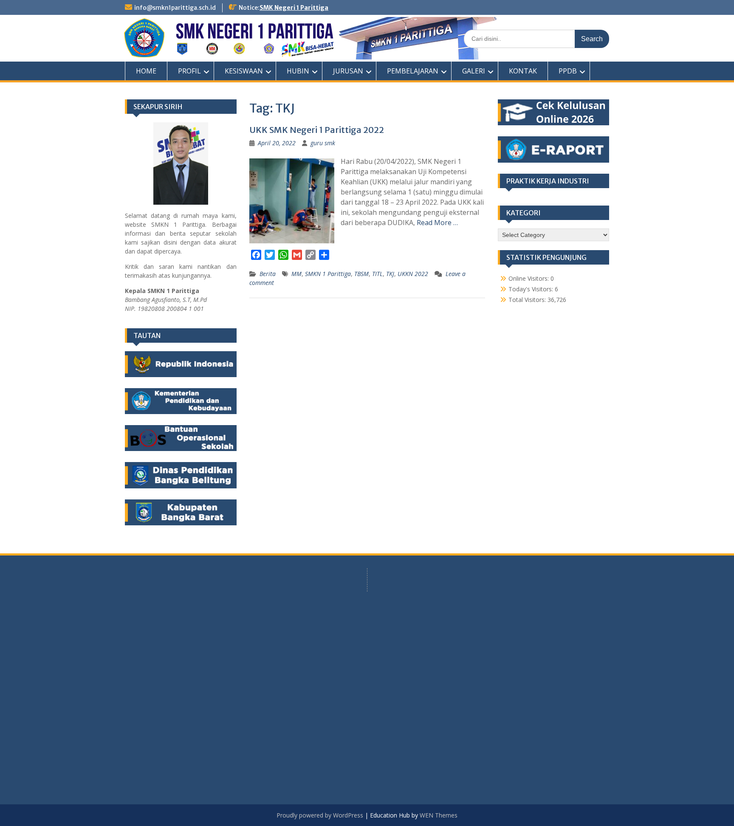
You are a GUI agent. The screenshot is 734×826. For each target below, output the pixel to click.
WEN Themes (438, 815)
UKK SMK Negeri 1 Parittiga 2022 (316, 129)
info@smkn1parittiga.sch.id (175, 7)
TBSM (361, 274)
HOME (146, 71)
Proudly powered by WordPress (320, 815)
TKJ (390, 274)
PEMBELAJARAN (412, 71)
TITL (377, 274)
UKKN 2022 (413, 274)
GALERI (473, 71)
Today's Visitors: (531, 289)
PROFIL (189, 71)
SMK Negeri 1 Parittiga (294, 7)
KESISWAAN (244, 71)
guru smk (323, 143)
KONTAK (523, 71)
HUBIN (298, 71)
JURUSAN (348, 71)
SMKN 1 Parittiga (328, 274)
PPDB (568, 71)
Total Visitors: (528, 300)
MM (296, 274)
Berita (268, 274)
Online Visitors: (529, 278)
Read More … (437, 222)
